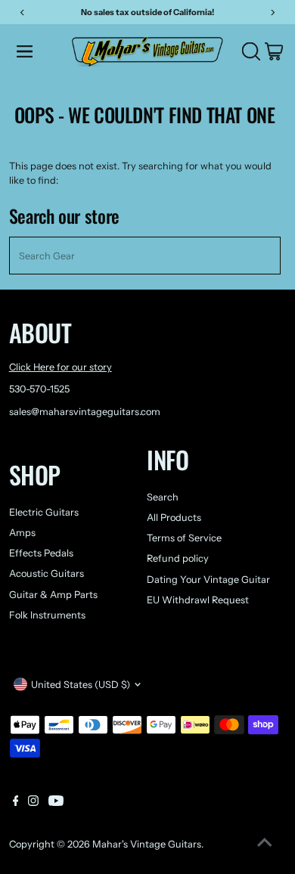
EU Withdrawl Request (198, 600)
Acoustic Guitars (46, 573)
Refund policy (178, 558)
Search (163, 497)
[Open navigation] (39, 51)
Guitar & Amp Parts (53, 594)
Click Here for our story (60, 367)
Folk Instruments (47, 615)
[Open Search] (251, 51)
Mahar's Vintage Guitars (146, 844)
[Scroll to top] (265, 844)
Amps (22, 532)
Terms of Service (184, 538)
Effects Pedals (41, 553)
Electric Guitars (44, 512)
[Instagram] (33, 803)
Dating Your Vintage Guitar (208, 579)
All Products (174, 517)
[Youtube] (56, 803)
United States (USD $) (80, 684)
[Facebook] (16, 803)
